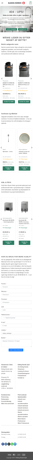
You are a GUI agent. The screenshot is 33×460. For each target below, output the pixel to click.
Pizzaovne (5, 81)
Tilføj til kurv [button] (9, 101)
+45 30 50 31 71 (22, 275)
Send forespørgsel (16, 350)
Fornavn (3, 283)
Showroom (21, 369)
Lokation (3, 330)
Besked (3, 337)
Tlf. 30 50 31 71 (6, 381)
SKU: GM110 (21, 225)
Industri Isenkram (23, 408)
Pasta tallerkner (23, 149)
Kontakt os (21, 378)
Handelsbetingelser (24, 373)
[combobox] (3, 318)
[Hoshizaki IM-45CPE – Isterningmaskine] (8, 207)
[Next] (31, 82)
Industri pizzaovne (23, 410)
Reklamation (5, 399)
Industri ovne (21, 399)
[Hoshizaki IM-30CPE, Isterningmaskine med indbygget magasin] (24, 207)
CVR (2, 307)
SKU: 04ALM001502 (23, 156)
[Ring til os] (12, 444)
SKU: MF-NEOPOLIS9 (22, 88)
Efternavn (3, 291)
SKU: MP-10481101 (7, 156)
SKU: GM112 (5, 225)
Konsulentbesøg (6, 401)
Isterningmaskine (7, 218)
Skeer (4, 149)
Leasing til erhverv (23, 371)
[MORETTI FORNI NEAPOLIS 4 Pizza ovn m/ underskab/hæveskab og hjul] (8, 69)
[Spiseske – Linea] (8, 138)
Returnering (4, 397)
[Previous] (2, 82)
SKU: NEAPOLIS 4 (7, 88)
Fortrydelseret (22, 375)
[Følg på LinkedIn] (15, 444)
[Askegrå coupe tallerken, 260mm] (24, 138)
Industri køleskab (23, 405)
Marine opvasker (23, 416)
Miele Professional (23, 423)
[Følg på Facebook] (2, 444)
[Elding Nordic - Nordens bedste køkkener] (16, 3)
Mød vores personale (7, 403)
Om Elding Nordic (23, 367)
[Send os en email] (9, 444)
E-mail (3, 322)
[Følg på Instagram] (5, 444)
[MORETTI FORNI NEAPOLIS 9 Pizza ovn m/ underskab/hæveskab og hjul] (24, 69)
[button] (2, 3)
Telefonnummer (5, 314)
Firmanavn (4, 299)
